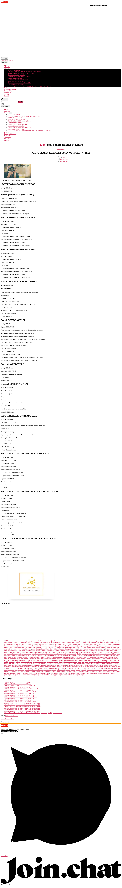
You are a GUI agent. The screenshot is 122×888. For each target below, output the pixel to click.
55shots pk (19, 641)
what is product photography (76, 674)
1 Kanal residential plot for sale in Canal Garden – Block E (21, 701)
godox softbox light (84, 652)
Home (6, 65)
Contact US (7, 92)
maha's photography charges (25, 657)
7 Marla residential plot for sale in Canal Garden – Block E (20, 697)
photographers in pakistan (50, 662)
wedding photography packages (76, 673)
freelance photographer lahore (51, 652)
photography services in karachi (92, 663)
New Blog (7, 96)
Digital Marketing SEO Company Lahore (19, 76)
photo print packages (65, 660)
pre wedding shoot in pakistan (89, 665)
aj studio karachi (55, 641)
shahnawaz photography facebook (22, 668)
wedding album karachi (58, 670)
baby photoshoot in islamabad (26, 642)
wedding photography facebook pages (21, 673)
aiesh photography (45, 641)
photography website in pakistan (31, 665)
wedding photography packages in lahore (97, 673)
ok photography (92, 657)
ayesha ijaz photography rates (109, 641)
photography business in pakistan (67, 662)
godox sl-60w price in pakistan (69, 652)
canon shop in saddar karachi (23, 649)
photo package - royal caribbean (26, 660)
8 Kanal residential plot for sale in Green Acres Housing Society (22, 708)
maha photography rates (108, 655)
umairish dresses (38, 670)
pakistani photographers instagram (46, 658)
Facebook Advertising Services (16, 75)
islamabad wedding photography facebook (19, 654)
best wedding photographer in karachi (58, 646)
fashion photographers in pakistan (75, 650)
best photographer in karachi (78, 644)
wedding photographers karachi (56, 671)
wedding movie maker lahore (38, 671)
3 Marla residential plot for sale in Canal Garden (17, 687)
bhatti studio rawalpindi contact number (53, 647)
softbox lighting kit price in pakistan (54, 668)
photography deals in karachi (98, 662)
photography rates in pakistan (74, 663)
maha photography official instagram (90, 655)
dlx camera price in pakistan (113, 649)
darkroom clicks (99, 649)
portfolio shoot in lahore (74, 665)
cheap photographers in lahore (40, 649)
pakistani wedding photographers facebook (88, 658)
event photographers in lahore (12, 650)
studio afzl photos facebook (95, 668)
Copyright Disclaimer (10, 89)
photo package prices (42, 660)
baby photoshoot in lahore (42, 642)
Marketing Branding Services (16, 81)
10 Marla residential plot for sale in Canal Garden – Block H (21, 689)
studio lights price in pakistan (112, 668)
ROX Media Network (7, 60)
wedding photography (72, 671)
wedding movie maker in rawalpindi (19, 671)
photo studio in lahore (77, 660)
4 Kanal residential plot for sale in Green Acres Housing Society (22, 705)
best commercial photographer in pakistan (62, 642)
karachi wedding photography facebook (64, 654)
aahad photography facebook (31, 641)
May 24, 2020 (64, 159)
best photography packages (111, 644)
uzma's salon (47, 670)
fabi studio (39, 650)
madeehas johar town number (53, 655)
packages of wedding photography (26, 658)
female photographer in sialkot (17, 652)
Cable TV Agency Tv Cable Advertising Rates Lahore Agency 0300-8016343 (30, 86)
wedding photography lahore (58, 673)
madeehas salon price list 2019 (71, 655)
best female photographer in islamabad (85, 642)
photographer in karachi (22, 662)
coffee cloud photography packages (67, 649)
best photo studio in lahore (27, 644)
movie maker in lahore (67, 657)
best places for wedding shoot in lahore (15, 646)
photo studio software (103, 660)
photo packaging (53, 660)
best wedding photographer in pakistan (81, 646)
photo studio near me (90, 660)
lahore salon (33, 655)
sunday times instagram (10, 670)
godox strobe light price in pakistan (100, 652)
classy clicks (53, 649)
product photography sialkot (87, 666)
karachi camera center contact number (42, 654)
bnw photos (116, 647)
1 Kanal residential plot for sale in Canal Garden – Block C (21, 690)
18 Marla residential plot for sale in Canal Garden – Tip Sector (21, 685)
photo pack (13, 660)
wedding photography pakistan (59, 674)
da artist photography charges (86, 649)
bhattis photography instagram (85, 647)
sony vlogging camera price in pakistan (76, 668)
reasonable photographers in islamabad (107, 666)
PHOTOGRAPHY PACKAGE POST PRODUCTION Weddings (61, 153)
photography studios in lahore (12, 665)
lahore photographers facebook (20, 655)
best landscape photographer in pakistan (108, 642)
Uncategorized (61, 149)
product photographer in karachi (108, 665)
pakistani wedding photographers (66, 658)
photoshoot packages (46, 665)
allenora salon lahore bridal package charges (73, 641)
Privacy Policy (8, 91)
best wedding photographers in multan (103, 646)
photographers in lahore (36, 662)
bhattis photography (70, 647)
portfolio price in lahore (59, 665)
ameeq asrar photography (93, 641)
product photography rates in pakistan (50, 666)
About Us (7, 67)
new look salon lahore (81, 657)
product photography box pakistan (14, 666)
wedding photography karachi (40, 673)
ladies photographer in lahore (107, 654)
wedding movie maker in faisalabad (92, 670)
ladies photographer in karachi (90, 654)
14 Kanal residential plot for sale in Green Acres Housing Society (22, 706)
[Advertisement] (54, 19)
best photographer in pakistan (95, 644)
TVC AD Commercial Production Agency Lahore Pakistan (24, 71)
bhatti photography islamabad (33, 647)
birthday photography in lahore (103, 647)
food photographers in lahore (34, 652)
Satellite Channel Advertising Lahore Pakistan (21, 73)
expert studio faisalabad (28, 650)
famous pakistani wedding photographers (53, 650)
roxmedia (64, 157)
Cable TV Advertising (14, 70)
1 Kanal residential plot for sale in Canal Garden (17, 700)
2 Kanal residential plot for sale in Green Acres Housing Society (22, 703)
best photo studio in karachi (12, 644)
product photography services (70, 666)
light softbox (41, 655)
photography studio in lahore (110, 663)
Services (6, 68)
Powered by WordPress (7, 719)
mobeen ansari (57, 657)
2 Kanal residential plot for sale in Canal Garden (17, 682)
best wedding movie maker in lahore (37, 646)
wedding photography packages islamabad (37, 674)
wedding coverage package (73, 670)
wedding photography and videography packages (93, 671)
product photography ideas (31, 666)
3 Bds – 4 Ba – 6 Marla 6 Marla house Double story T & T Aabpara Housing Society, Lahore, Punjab (33, 713)
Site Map (6, 94)
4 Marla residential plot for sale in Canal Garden (17, 684)
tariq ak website (29, 670)
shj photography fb (38, 668)
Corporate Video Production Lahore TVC (19, 79)
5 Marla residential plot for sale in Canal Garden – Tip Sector (21, 692)
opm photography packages (105, 657)
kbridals (79, 654)
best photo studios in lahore (43, 644)
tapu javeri (21, 670)
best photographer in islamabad (61, 644)
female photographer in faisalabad (95, 650)
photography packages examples (56, 663)
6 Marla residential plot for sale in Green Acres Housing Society (22, 711)
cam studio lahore (9, 649)
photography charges (84, 662)
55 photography (10, 641)
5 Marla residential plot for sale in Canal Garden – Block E (20, 693)
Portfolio (6, 88)
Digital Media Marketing (15, 78)
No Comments (64, 161)
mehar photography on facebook (42, 657)
